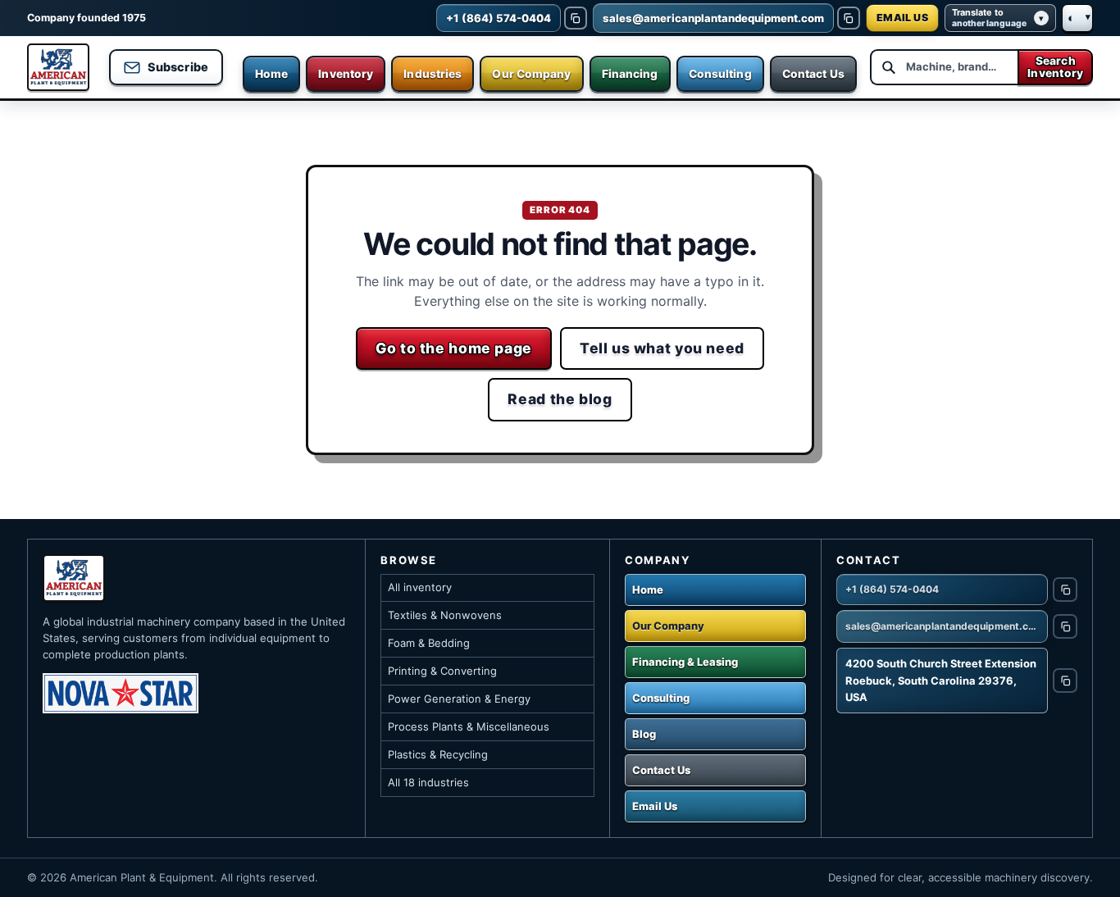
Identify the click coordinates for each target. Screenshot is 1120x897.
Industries (432, 73)
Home (271, 73)
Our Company (531, 73)
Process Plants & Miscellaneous (468, 726)
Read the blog (560, 399)
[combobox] (944, 67)
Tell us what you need (662, 348)
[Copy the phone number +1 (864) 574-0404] (575, 18)
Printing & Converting (442, 670)
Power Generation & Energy (459, 698)
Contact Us (813, 73)
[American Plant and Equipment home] (58, 67)
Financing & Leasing (685, 661)
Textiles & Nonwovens (445, 615)
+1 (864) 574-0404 (892, 589)
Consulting (720, 73)
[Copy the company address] (1065, 680)
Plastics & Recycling (438, 754)
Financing (630, 73)
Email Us (654, 806)
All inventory (420, 587)
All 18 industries (428, 782)
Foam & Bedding (429, 642)
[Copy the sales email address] (848, 18)
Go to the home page (454, 348)
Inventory (345, 73)
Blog (644, 733)
